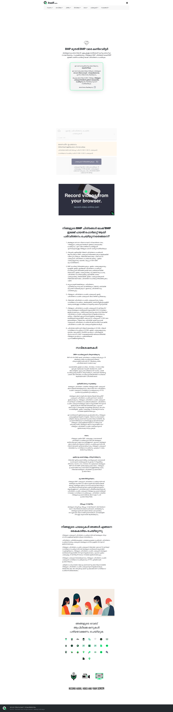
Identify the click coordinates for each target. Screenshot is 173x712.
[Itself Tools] (86, 681)
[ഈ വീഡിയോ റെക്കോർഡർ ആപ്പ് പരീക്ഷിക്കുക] (86, 199)
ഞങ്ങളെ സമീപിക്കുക (39, 709)
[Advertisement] (86, 24)
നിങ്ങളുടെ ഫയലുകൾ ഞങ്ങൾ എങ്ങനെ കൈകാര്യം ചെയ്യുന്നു (87, 79)
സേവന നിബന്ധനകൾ (80, 73)
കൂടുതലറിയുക (86, 68)
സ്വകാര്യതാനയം (93, 73)
